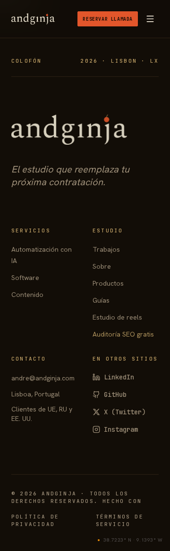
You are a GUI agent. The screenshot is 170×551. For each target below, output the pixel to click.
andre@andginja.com (43, 378)
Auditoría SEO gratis (123, 334)
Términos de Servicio (120, 520)
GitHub (115, 394)
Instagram (121, 429)
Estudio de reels (117, 317)
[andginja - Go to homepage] (33, 19)
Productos (108, 283)
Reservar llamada (108, 19)
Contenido (27, 294)
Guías (101, 300)
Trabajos (106, 249)
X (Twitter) (124, 412)
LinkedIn (119, 377)
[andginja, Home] (69, 130)
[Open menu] (150, 18)
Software (25, 277)
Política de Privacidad (35, 520)
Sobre (102, 266)
